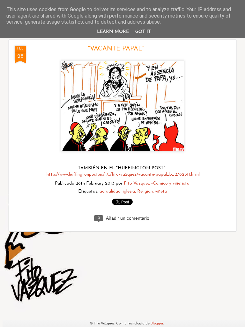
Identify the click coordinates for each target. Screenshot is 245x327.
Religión (145, 191)
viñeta (161, 191)
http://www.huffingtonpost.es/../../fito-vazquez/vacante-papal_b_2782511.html (123, 174)
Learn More (113, 31)
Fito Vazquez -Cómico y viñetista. (157, 183)
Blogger (157, 323)
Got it (143, 31)
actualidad (110, 191)
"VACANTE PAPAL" (116, 49)
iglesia (129, 191)
